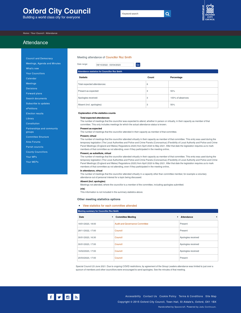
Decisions (31, 88)
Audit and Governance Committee (131, 223)
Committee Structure (37, 136)
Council (118, 230)
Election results (35, 113)
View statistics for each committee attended (110, 205)
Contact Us (150, 296)
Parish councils (34, 146)
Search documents (36, 98)
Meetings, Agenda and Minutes (43, 63)
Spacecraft (179, 306)
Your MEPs (32, 161)
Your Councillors (35, 73)
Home (26, 33)
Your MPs (31, 156)
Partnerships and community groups (42, 130)
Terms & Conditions (191, 296)
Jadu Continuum (207, 306)
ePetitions (31, 108)
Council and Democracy (39, 58)
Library (30, 118)
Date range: (82, 64)
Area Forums (33, 141)
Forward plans (34, 93)
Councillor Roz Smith (119, 57)
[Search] (167, 13)
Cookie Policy (167, 296)
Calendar (31, 78)
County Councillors (37, 151)
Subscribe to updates (38, 103)
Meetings (31, 83)
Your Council (37, 33)
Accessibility (133, 296)
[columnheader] (95, 217)
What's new (32, 68)
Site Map (210, 296)
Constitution (33, 123)
